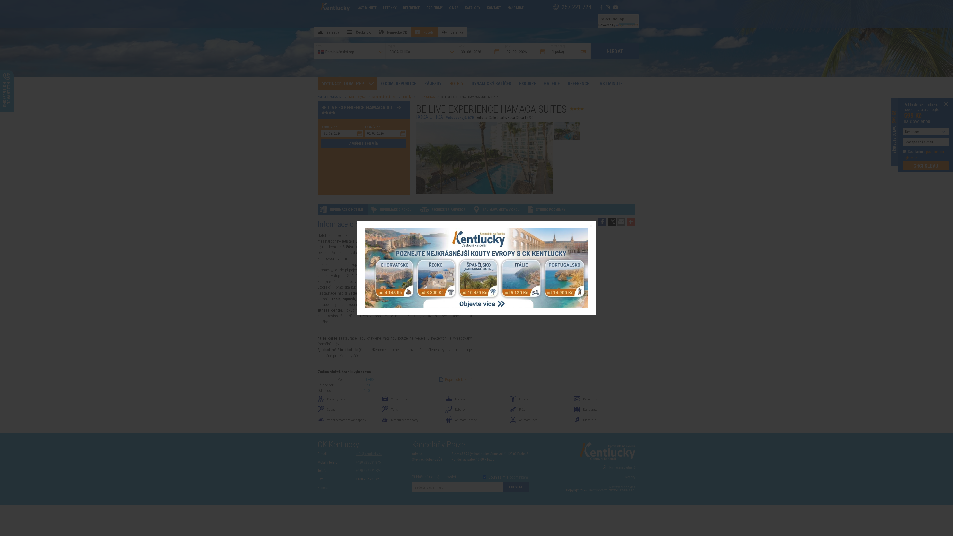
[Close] (590, 226)
